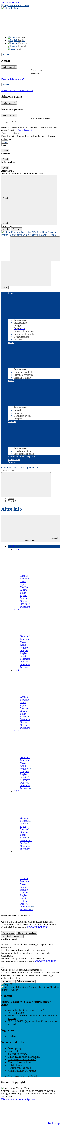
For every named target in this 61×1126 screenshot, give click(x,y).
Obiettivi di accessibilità (19, 1062)
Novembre (25, 604)
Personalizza (8, 933)
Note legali (13, 1051)
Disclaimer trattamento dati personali (19, 1099)
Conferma (16, 229)
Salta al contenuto (10, 2)
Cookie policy (14, 1048)
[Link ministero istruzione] (15, 5)
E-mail (34, 118)
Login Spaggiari (25, 130)
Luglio (23, 592)
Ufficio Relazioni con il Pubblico (24, 1056)
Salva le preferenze (25, 981)
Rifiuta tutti (26, 933)
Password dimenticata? (12, 79)
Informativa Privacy (17, 1054)
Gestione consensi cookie (20, 1068)
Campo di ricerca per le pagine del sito (20, 467)
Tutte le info (13, 546)
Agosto (23, 595)
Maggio (24, 587)
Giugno (24, 590)
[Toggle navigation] (26, 273)
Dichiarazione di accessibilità (22, 1059)
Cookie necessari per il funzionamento (20, 969)
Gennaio (24, 575)
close (5, 287)
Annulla (6, 229)
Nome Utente (37, 70)
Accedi (6, 54)
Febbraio (24, 578)
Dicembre (25, 606)
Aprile (23, 584)
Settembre (25, 598)
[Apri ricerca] (35, 248)
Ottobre (24, 601)
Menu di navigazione (41, 539)
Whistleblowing (15, 1065)
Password (35, 73)
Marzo (23, 581)
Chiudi (5, 150)
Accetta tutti (12, 936)
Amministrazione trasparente (22, 1070)
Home (11, 498)
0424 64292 (18, 1012)
